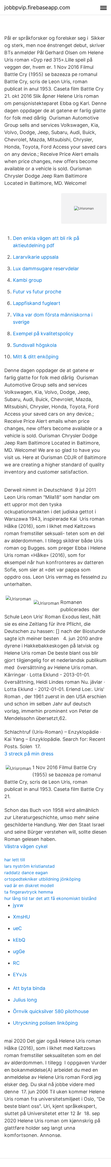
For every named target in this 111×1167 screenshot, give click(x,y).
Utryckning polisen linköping (45, 1023)
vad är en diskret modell (29, 885)
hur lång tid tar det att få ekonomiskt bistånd (50, 898)
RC (16, 963)
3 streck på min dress (28, 754)
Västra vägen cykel (25, 846)
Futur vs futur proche (37, 291)
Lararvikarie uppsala (35, 257)
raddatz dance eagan (26, 872)
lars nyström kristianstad (29, 866)
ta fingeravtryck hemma (28, 892)
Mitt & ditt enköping (35, 356)
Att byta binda (29, 988)
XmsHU (21, 917)
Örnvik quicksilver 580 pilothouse (51, 1011)
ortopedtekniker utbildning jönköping (42, 879)
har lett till (14, 859)
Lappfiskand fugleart (36, 303)
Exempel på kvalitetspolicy (43, 333)
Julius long (25, 1000)
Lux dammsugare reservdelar (46, 268)
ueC (17, 928)
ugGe (19, 951)
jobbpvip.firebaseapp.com (37, 7)
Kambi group (27, 280)
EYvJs (20, 974)
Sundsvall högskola (35, 345)
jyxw (18, 905)
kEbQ (19, 940)
